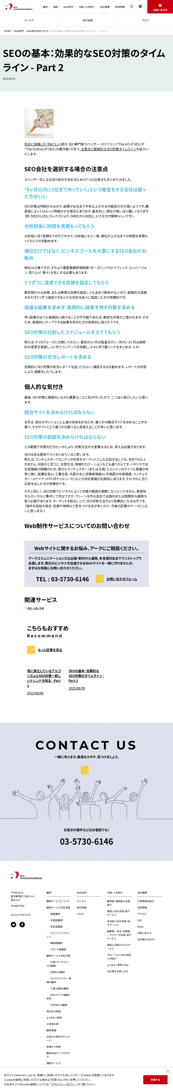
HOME (7, 31)
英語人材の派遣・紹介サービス (118, 912)
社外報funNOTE (146, 939)
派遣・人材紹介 (87, 7)
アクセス (141, 914)
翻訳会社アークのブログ (58, 1054)
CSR (139, 920)
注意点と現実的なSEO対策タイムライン (108, 149)
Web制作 (68, 7)
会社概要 (105, 7)
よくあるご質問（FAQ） (118, 965)
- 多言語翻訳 (54, 926)
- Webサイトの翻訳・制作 (58, 996)
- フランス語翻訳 (56, 949)
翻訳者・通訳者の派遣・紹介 (119, 902)
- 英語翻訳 (53, 914)
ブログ (145, 20)
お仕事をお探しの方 (117, 971)
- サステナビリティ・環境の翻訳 (58, 980)
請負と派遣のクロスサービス (118, 946)
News (140, 926)
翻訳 (45, 7)
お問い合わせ (144, 933)
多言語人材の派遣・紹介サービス (118, 923)
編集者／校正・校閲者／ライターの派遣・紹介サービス (119, 934)
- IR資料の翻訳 (55, 972)
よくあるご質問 (54, 1017)
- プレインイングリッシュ (58, 934)
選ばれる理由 (53, 1011)
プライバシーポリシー (63, 1084)
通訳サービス (53, 1063)
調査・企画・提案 (35, 608)
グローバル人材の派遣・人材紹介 (119, 956)
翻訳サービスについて (58, 901)
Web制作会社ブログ (37, 31)
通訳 (55, 7)
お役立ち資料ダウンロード (58, 1038)
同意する (155, 1079)
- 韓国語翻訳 (54, 943)
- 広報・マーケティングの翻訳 (57, 963)
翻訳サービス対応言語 (58, 907)
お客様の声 (52, 1024)
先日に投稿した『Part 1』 (41, 144)
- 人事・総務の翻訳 (57, 988)
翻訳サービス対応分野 (58, 955)
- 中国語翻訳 (54, 920)
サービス (29, 20)
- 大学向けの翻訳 (56, 1005)
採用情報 (120, 7)
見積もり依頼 (53, 1046)
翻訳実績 (51, 1030)
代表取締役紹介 (145, 901)
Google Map (17, 905)
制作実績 (88, 20)
